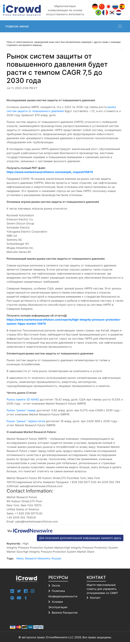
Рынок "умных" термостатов (26, 421)
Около (56, 585)
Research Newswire (37, 558)
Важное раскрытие (65, 612)
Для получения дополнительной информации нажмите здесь (80, 538)
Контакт (95, 597)
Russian (56, 558)
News (20, 558)
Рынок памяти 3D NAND (23, 399)
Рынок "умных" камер (21, 410)
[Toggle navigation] (120, 26)
